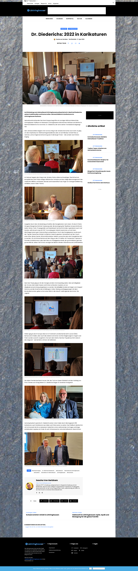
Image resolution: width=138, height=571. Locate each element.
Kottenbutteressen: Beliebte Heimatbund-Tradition (97, 138)
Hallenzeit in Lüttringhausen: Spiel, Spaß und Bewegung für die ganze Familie (90, 516)
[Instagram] (39, 492)
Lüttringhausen (73, 29)
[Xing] (42, 492)
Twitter (82, 550)
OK (90, 568)
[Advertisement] (77, 10)
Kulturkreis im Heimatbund (48, 472)
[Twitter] (79, 550)
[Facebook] (36, 492)
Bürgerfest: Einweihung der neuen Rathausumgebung (99, 172)
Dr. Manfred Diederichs (48, 470)
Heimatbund (59, 470)
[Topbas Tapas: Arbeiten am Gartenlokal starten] (89, 145)
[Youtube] (72, 553)
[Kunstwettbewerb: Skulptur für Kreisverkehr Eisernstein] (89, 156)
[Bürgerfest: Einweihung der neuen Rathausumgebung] (89, 167)
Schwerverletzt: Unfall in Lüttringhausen (42, 515)
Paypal (75, 550)
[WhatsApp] (72, 43)
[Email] (75, 43)
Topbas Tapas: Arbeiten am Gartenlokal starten (97, 149)
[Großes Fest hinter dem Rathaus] (89, 179)
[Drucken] (79, 43)
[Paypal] (72, 550)
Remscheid (64, 29)
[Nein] (136, 568)
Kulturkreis (37, 472)
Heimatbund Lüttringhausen (72, 470)
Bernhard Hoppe (36, 470)
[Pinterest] (68, 43)
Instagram (85, 548)
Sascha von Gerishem (62, 39)
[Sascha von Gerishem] (55, 39)
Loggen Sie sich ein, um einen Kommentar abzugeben (39, 527)
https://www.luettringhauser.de (43, 483)
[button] (113, 2)
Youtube (76, 553)
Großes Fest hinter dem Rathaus (99, 183)
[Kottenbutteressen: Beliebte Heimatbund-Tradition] (89, 133)
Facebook (76, 548)
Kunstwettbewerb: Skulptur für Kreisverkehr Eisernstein (98, 160)
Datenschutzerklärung (98, 568)
